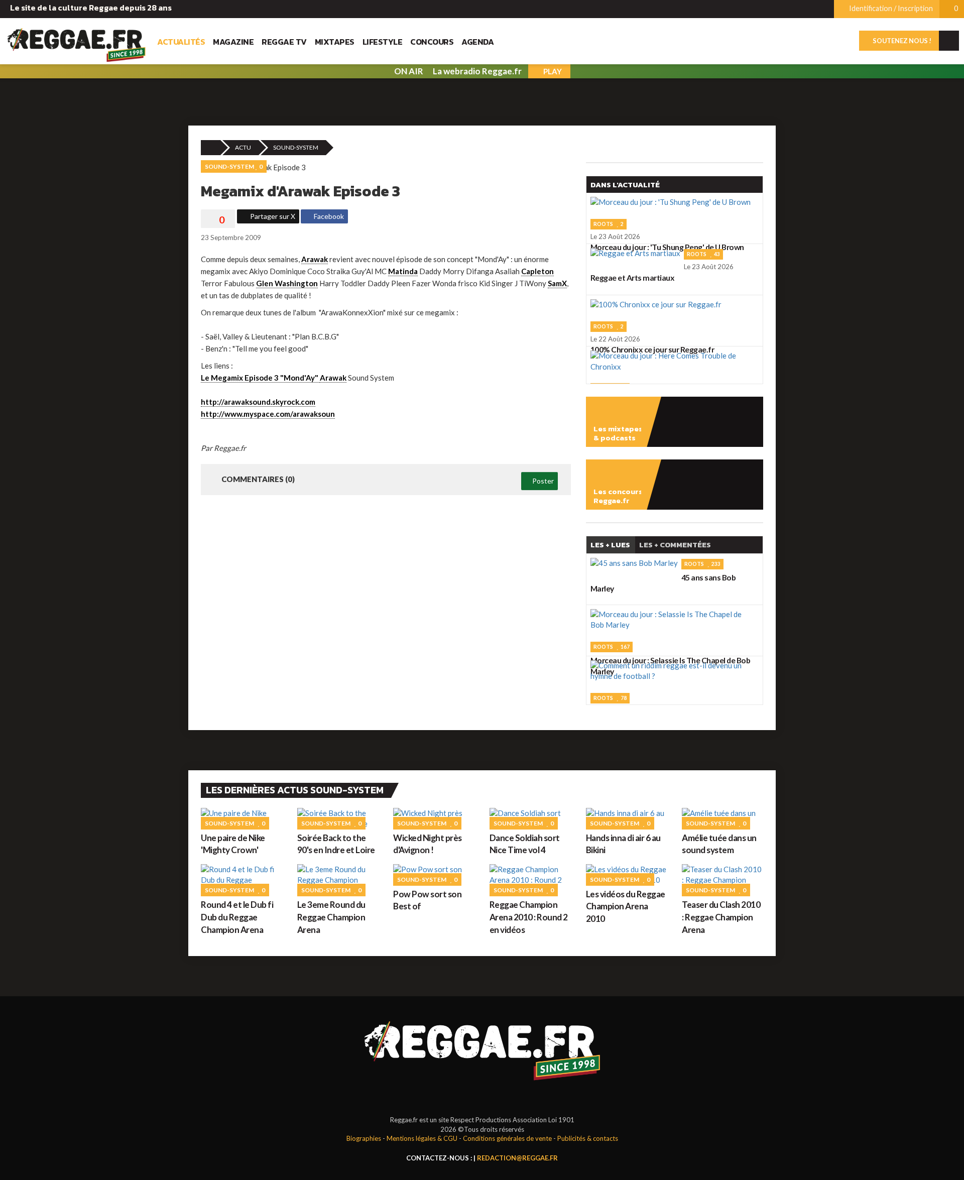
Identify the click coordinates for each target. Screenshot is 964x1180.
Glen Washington (287, 283)
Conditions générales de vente (507, 1138)
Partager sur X (272, 216)
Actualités (181, 42)
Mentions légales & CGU (422, 1138)
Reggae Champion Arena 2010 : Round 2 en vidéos (529, 916)
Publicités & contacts (587, 1138)
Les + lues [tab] (610, 544)
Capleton (537, 271)
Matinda (403, 271)
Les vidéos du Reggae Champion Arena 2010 (625, 906)
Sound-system (295, 147)
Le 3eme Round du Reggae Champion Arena (331, 916)
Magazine (233, 42)
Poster (542, 481)
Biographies (363, 1138)
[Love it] (218, 220)
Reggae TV (284, 42)
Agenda (477, 42)
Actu (243, 147)
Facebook (328, 216)
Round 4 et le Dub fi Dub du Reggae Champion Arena (237, 916)
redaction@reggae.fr (517, 1158)
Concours (431, 42)
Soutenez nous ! (901, 41)
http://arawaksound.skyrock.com (258, 401)
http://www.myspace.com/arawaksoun (268, 413)
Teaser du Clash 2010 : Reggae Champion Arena (721, 916)
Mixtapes (334, 42)
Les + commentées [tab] (675, 544)
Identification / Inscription (890, 8)
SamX (557, 283)
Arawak (314, 259)
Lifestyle (383, 42)
